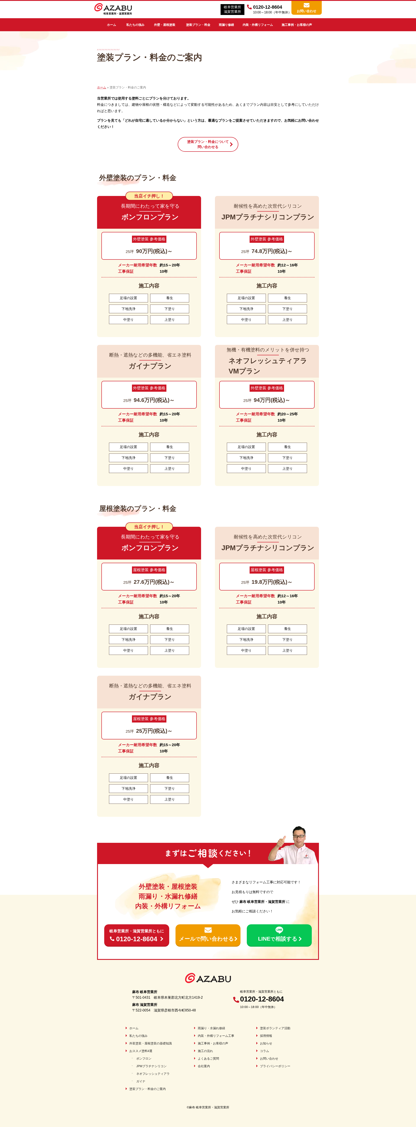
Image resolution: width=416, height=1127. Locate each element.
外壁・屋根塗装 (164, 24)
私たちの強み (135, 24)
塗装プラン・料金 (198, 24)
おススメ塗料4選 (140, 1051)
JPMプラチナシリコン (151, 1066)
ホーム (111, 24)
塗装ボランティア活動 (275, 1028)
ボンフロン (143, 1058)
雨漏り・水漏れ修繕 (211, 1028)
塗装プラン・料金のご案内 (147, 1089)
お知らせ (266, 1043)
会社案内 (204, 1066)
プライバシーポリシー (275, 1066)
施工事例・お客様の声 (297, 24)
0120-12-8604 (136, 936)
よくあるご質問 (208, 1058)
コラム (264, 1051)
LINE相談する (277, 939)
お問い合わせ (306, 11)
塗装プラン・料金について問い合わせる (208, 144)
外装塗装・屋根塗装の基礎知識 (150, 1043)
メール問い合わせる (206, 939)
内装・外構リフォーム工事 (216, 1035)
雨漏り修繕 (226, 24)
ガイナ (140, 1081)
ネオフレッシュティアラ (153, 1073)
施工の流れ (205, 1051)
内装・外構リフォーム (258, 24)
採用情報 (266, 1035)
